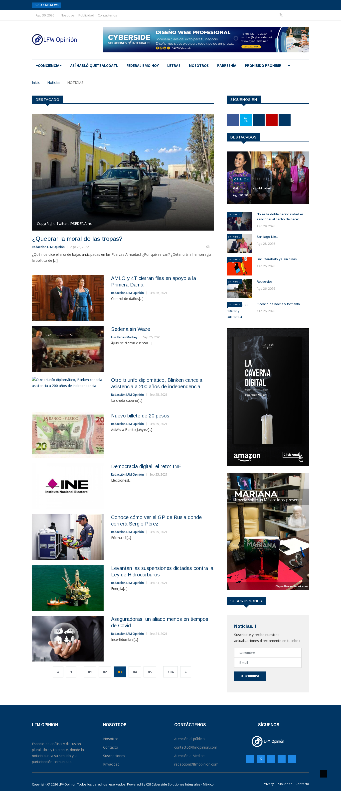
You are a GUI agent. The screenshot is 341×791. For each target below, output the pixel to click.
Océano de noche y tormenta (278, 304)
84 (135, 671)
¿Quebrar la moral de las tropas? (77, 238)
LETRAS (173, 65)
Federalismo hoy (143, 65)
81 (90, 671)
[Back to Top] (323, 774)
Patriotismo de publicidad (252, 188)
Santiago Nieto (268, 237)
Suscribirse (250, 676)
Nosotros (68, 15)
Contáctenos (107, 15)
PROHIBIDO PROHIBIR (263, 65)
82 (105, 671)
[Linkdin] (304, 15)
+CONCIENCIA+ (49, 65)
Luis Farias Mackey (124, 337)
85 (150, 671)
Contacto (302, 784)
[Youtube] (297, 15)
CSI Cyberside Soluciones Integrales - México (180, 784)
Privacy (268, 784)
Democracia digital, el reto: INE (146, 466)
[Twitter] (281, 15)
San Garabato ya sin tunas (277, 259)
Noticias (53, 82)
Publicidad (86, 15)
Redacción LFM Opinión (48, 247)
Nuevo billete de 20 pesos (140, 415)
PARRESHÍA (226, 65)
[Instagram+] (289, 15)
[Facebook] (274, 15)
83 (120, 671)
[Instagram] (282, 759)
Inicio (36, 82)
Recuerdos (265, 281)
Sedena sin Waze (130, 329)
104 (170, 671)
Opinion (241, 179)
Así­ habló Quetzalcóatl (94, 65)
